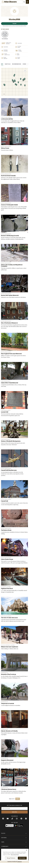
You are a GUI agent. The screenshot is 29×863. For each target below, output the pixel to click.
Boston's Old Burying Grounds (10, 235)
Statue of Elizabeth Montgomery (11, 441)
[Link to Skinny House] (14, 136)
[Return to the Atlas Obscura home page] (9, 2)
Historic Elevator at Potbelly (9, 731)
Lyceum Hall (4, 412)
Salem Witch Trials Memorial (9, 383)
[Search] (24, 2)
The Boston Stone (6, 530)
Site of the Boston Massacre (9, 323)
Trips (2, 842)
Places (3, 833)
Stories (24, 64)
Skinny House (5, 148)
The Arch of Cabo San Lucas (9, 617)
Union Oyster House (7, 559)
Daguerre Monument (7, 760)
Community (4, 846)
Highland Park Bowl (7, 588)
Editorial (4, 837)
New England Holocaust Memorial (11, 353)
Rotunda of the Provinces (8, 674)
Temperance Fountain (7, 703)
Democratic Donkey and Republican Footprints (11, 265)
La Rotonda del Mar (7, 119)
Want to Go (8, 64)
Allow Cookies (22, 858)
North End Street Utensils (8, 175)
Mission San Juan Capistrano (9, 646)
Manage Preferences (11, 858)
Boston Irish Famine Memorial (10, 295)
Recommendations (16, 64)
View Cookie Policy (15, 854)
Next (17, 798)
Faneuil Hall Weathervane (9, 470)
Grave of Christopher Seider (9, 205)
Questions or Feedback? (14, 861)
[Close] (26, 850)
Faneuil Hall (4, 501)
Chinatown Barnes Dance (8, 789)
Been (2, 64)
